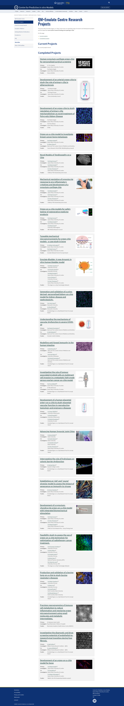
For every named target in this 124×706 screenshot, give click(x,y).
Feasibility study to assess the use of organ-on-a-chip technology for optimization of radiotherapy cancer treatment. (56, 539)
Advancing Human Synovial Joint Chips (57, 431)
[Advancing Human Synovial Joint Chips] (84, 442)
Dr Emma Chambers (52, 490)
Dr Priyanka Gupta (52, 554)
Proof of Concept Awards (21, 25)
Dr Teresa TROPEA (52, 411)
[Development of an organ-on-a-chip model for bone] (84, 670)
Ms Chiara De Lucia (52, 562)
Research (28, 11)
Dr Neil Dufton (50, 644)
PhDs (39, 11)
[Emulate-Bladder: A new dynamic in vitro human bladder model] (84, 276)
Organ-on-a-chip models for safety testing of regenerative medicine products (55, 212)
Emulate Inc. (18, 35)
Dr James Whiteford (52, 648)
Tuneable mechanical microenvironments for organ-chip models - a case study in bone (55, 239)
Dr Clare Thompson (52, 169)
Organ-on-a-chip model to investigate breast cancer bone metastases (56, 135)
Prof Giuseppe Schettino (53, 546)
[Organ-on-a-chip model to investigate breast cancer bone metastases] (84, 142)
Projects (38, 15)
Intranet (16, 700)
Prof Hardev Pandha (52, 269)
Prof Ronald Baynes (52, 593)
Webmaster (17, 697)
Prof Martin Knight (51, 140)
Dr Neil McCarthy (52, 349)
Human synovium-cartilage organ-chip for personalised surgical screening (57, 60)
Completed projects (44, 38)
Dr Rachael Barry (51, 465)
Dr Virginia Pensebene (53, 419)
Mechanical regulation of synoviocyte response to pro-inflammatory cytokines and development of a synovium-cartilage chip (56, 183)
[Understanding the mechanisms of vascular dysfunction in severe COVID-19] (84, 330)
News (76, 11)
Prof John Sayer (51, 303)
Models (34, 11)
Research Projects (19, 22)
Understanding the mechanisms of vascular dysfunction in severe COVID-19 (56, 322)
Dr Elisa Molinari (51, 307)
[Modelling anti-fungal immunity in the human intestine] (84, 352)
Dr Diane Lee (51, 585)
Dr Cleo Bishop (51, 670)
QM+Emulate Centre (32, 15)
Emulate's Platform (19, 28)
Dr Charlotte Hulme (52, 442)
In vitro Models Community (61, 11)
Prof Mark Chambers (53, 265)
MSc (43, 11)
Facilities (71, 11)
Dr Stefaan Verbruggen (52, 245)
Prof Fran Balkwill (51, 384)
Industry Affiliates (49, 11)
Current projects (44, 36)
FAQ (16, 38)
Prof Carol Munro (52, 354)
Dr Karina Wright (52, 435)
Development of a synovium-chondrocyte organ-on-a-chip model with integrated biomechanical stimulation (56, 509)
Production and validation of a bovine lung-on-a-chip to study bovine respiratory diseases (56, 575)
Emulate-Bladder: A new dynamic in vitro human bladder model (56, 260)
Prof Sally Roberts (52, 439)
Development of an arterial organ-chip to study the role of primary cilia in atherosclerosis (58, 82)
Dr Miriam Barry (51, 558)
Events (80, 11)
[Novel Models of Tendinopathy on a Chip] (84, 166)
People (16, 11)
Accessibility (17, 692)
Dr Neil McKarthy (51, 332)
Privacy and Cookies (19, 695)
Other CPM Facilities (19, 45)
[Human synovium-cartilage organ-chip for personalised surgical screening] (84, 69)
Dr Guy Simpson (51, 277)
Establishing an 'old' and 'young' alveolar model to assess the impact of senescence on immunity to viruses (57, 484)
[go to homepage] (16, 7)
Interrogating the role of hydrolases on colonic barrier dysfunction (57, 460)
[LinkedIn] (94, 701)
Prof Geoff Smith (52, 589)
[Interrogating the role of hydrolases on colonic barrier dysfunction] (84, 475)
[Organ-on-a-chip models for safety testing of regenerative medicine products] (84, 216)
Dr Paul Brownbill (52, 415)
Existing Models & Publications (22, 32)
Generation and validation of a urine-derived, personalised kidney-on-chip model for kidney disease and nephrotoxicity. (56, 295)
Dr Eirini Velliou (51, 550)
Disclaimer (16, 690)
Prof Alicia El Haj (52, 225)
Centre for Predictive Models (36, 7)
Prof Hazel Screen (52, 161)
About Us (22, 11)
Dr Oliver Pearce (51, 144)
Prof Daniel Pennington (53, 328)
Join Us (85, 11)
